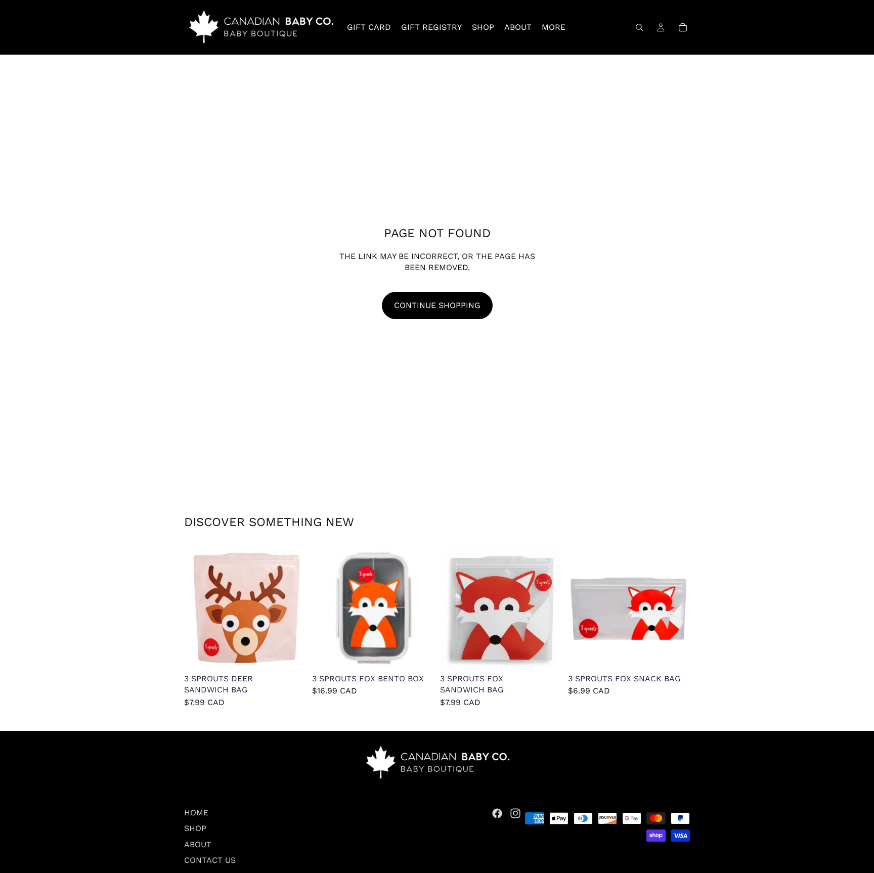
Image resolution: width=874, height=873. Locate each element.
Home (196, 812)
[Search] (639, 27)
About (197, 844)
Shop (195, 828)
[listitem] (554, 27)
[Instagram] (515, 813)
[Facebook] (497, 813)
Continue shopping (437, 305)
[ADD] (290, 653)
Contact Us (210, 860)
